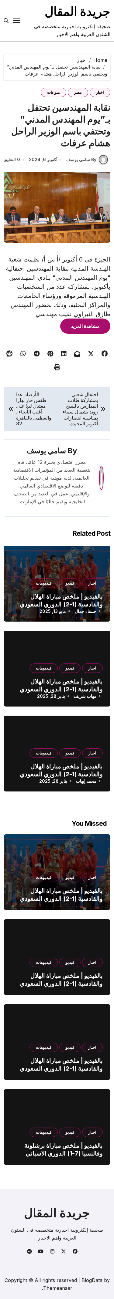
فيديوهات (43, 583)
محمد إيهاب (86, 781)
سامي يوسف (46, 450)
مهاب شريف (85, 696)
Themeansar (57, 1288)
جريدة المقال (77, 11)
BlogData (91, 1280)
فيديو (70, 583)
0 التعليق (12, 159)
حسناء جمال (85, 611)
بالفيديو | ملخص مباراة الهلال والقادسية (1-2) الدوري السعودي (61, 894)
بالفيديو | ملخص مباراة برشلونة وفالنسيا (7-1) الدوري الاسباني (63, 1149)
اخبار (100, 92)
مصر (78, 92)
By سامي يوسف (81, 159)
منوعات (53, 92)
